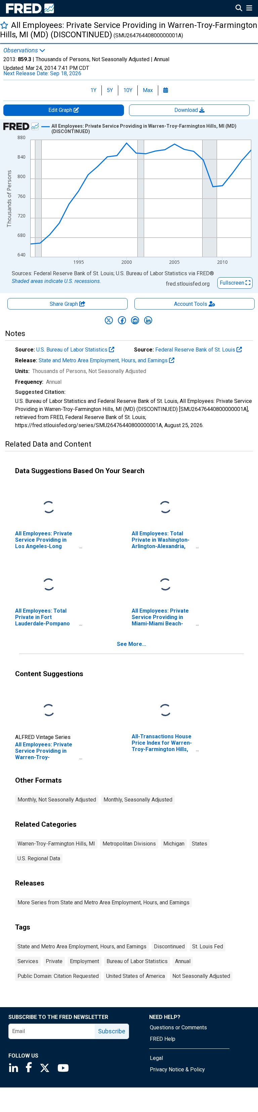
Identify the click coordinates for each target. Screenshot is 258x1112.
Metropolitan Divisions (129, 843)
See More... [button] (131, 644)
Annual (182, 961)
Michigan (173, 843)
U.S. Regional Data (38, 858)
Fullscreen (233, 283)
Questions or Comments (178, 1027)
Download (186, 110)
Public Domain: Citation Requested (58, 976)
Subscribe (111, 1031)
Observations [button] (21, 50)
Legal (156, 1058)
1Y (93, 90)
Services (27, 961)
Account (190, 304)
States (199, 843)
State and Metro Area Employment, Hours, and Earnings (104, 360)
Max (148, 90)
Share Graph (64, 304)
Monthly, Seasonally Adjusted (137, 799)
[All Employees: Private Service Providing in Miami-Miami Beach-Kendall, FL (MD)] (165, 585)
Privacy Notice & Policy (177, 1069)
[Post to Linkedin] (148, 320)
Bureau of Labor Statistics (137, 961)
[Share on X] (109, 320)
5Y (110, 90)
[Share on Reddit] (135, 320)
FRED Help (162, 1039)
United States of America (135, 976)
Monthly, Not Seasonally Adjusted (56, 799)
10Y (127, 90)
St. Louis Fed (207, 946)
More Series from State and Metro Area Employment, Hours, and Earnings (103, 902)
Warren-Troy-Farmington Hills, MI (56, 843)
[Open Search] (239, 8)
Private (54, 961)
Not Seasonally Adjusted (201, 976)
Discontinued (169, 946)
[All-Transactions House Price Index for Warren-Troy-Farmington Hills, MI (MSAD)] (165, 710)
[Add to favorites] (4, 25)
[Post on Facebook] (122, 320)
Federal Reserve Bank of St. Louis (195, 349)
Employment (84, 961)
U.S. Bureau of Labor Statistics (72, 349)
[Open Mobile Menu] (249, 8)
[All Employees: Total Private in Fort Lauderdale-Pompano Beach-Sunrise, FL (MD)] (48, 585)
